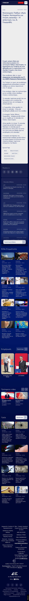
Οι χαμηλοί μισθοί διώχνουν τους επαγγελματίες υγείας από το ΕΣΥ (21, 500)
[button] (25, 2)
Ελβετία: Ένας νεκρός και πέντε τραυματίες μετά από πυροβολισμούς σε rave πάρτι (13, 214)
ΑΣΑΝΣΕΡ (6, 153)
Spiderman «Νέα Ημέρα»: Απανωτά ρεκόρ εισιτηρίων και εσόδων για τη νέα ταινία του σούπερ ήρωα (13, 197)
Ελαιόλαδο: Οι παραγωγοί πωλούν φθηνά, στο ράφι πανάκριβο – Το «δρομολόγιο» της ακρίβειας (6, 315)
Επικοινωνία (23, 591)
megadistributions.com (14, 596)
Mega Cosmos (7, 594)
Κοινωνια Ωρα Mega (7, 376)
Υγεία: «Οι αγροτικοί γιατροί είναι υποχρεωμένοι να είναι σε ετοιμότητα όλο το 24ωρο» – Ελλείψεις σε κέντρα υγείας (21, 293)
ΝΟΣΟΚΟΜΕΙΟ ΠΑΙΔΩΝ (9, 156)
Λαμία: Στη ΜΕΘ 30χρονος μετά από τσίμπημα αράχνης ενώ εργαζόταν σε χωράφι (21, 436)
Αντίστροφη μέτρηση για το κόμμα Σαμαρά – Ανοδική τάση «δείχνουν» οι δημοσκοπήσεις (13, 232)
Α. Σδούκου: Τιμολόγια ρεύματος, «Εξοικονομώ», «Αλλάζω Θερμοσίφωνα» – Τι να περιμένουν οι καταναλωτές (7, 293)
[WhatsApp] (12, 172)
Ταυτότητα (23, 589)
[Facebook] (4, 172)
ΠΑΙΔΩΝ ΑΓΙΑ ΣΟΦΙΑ (9, 158)
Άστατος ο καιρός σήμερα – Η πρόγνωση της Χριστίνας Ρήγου (21, 335)
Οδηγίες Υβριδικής (20, 593)
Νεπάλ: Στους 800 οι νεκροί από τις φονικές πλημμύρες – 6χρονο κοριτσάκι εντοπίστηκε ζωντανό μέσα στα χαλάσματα (13, 223)
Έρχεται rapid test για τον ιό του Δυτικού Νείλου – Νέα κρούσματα (21, 480)
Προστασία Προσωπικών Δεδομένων (14, 588)
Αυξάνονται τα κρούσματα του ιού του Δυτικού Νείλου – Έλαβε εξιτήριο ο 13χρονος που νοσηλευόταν (21, 460)
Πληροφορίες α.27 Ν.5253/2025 (10, 591)
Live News (21, 375)
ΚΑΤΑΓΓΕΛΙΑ (14, 153)
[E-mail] (16, 172)
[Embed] (20, 172)
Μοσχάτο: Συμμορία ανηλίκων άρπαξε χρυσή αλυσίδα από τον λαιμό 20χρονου (7, 335)
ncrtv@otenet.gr (23, 558)
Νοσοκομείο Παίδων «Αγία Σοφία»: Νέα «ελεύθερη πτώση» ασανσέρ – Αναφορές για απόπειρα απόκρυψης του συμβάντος (7, 269)
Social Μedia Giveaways (19, 594)
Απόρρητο (27, 598)
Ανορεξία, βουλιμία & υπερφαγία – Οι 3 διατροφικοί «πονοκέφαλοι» (7, 500)
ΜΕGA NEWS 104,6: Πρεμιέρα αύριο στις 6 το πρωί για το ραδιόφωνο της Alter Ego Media (14, 205)
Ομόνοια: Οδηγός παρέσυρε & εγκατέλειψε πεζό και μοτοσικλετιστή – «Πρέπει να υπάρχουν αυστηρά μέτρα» (21, 314)
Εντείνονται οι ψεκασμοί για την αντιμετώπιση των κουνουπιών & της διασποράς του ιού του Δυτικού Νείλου (7, 460)
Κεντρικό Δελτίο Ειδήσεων (19, 401)
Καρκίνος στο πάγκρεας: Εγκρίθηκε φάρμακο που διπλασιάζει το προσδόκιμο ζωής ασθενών (7, 480)
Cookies (16, 589)
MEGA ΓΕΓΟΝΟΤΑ (14, 150)
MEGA (5, 150)
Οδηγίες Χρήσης (7, 589)
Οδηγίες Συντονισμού (9, 593)
